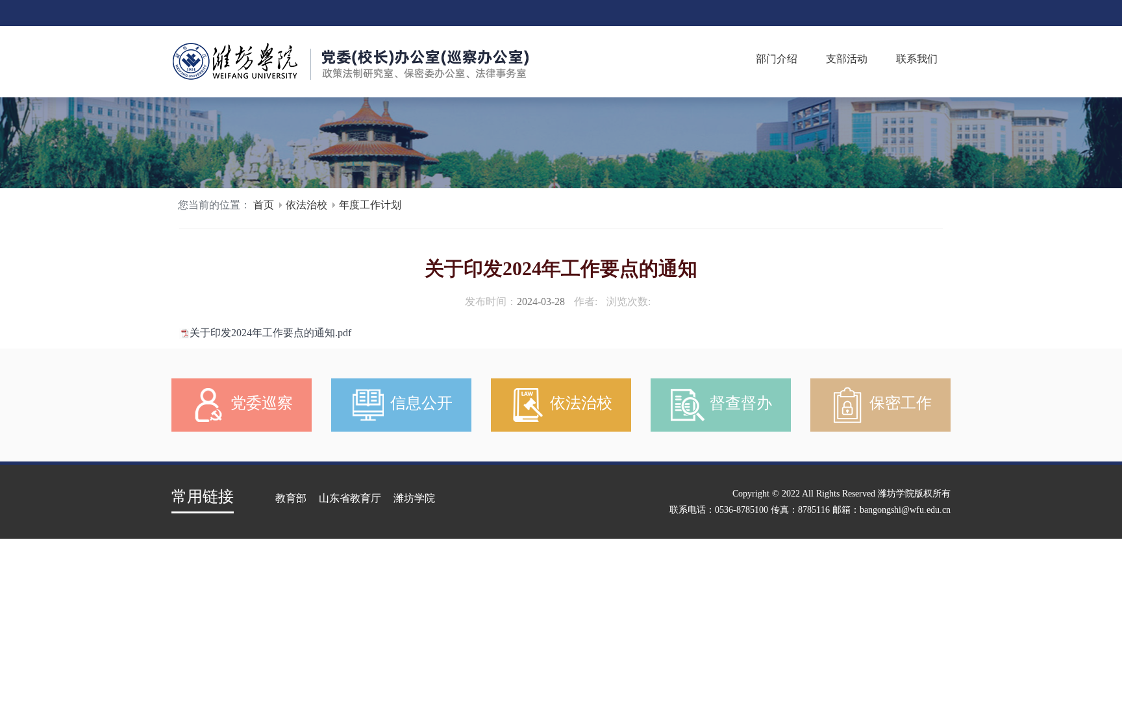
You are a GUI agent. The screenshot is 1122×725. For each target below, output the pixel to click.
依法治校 (306, 204)
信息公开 (419, 403)
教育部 (290, 498)
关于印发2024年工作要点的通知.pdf (270, 332)
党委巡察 (260, 403)
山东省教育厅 (350, 498)
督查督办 (739, 403)
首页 (263, 204)
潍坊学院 (414, 498)
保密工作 (899, 403)
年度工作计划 (370, 204)
